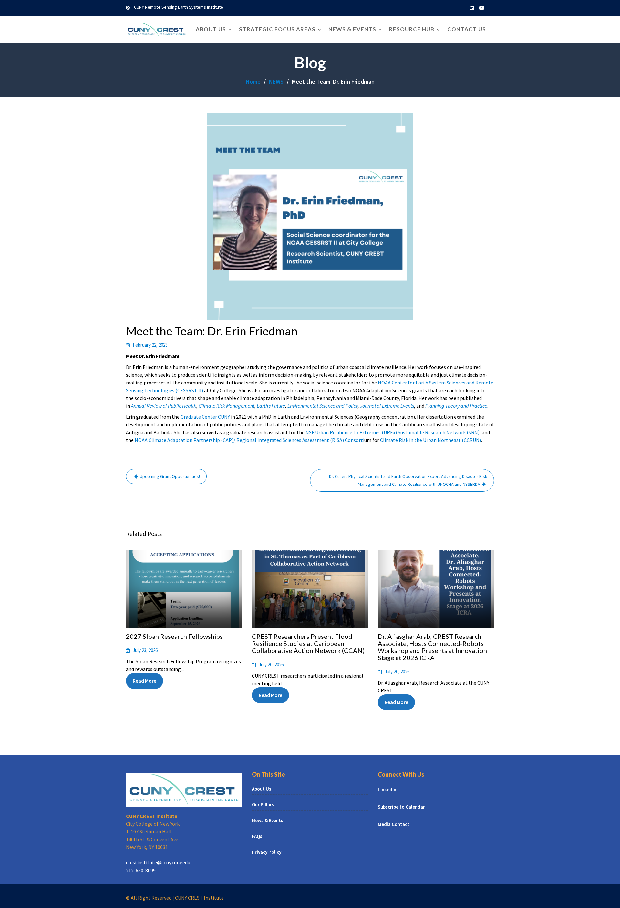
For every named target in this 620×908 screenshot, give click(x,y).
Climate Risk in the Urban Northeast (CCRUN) (430, 440)
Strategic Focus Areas (277, 29)
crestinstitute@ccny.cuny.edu (158, 862)
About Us (211, 29)
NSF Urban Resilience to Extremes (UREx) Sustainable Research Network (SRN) (392, 432)
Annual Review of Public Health (163, 406)
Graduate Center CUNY (205, 416)
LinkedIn (387, 790)
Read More (144, 681)
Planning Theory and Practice (456, 406)
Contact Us (466, 29)
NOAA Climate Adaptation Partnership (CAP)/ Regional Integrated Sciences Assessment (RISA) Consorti (249, 440)
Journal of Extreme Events (387, 406)
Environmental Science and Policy (322, 406)
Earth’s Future (271, 406)
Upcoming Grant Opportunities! (170, 476)
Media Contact (393, 824)
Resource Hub (411, 29)
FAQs (257, 836)
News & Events (352, 29)
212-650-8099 (141, 870)
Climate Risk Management (226, 406)
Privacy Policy (266, 852)
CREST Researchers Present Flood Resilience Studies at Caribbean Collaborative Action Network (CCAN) (308, 643)
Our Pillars (263, 804)
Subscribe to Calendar (401, 807)
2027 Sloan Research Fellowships (174, 636)
